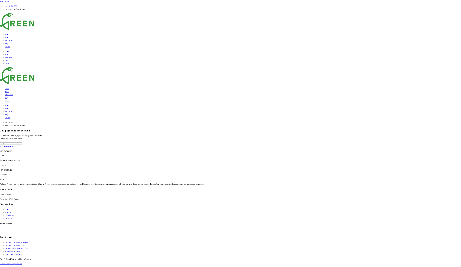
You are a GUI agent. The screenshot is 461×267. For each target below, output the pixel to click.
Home (7, 35)
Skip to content (5, 1)
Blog (6, 43)
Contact (7, 47)
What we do (9, 41)
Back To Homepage (6, 146)
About (7, 38)
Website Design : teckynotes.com (11, 264)
